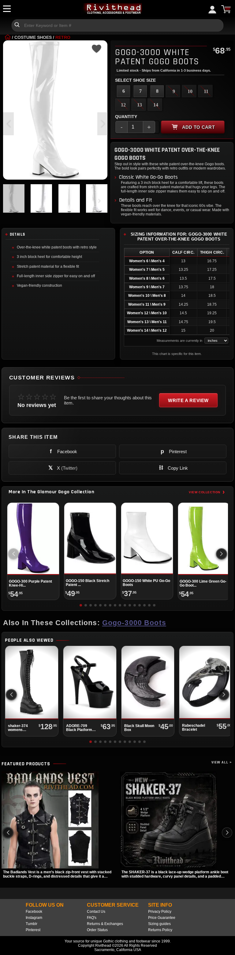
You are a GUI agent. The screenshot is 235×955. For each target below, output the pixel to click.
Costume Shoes (33, 37)
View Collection (207, 492)
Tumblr (31, 924)
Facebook (34, 911)
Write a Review (188, 400)
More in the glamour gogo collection (51, 492)
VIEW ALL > (221, 762)
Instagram (34, 918)
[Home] (8, 37)
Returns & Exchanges (105, 924)
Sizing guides (159, 924)
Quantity (126, 116)
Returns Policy (160, 930)
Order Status (97, 930)
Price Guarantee (161, 918)
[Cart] (226, 9)
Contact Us (96, 911)
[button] (102, 123)
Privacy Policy (159, 911)
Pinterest (33, 930)
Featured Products (26, 764)
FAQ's (91, 918)
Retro (62, 37)
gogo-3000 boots (134, 623)
